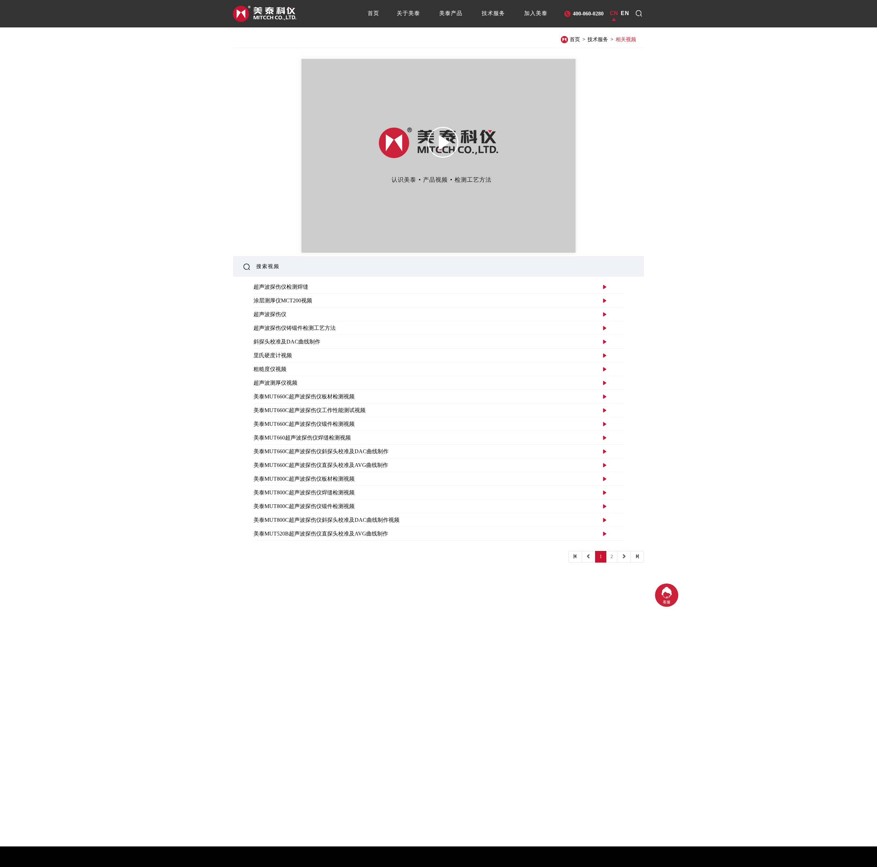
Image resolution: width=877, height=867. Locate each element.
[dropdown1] (639, 13)
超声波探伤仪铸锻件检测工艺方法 (295, 328)
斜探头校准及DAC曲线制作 (287, 342)
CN (614, 13)
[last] (637, 557)
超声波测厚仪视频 (275, 383)
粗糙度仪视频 (270, 369)
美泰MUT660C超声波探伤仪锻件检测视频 (304, 424)
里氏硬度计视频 (273, 355)
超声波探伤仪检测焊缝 (281, 287)
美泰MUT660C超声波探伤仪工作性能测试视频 (310, 410)
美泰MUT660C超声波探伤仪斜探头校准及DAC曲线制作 (321, 451)
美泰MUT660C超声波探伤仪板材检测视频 (304, 396)
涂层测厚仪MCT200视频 (283, 300)
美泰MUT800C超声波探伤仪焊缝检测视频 (304, 492)
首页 (575, 39)
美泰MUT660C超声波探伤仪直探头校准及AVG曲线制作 (321, 465)
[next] (624, 557)
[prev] (588, 557)
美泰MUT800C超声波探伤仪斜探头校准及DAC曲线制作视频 (326, 520)
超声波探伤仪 (270, 314)
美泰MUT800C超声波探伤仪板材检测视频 (304, 479)
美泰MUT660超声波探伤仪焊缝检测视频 (302, 438)
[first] (575, 557)
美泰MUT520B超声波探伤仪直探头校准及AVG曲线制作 (321, 534)
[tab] (373, 13)
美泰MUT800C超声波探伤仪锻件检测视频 (304, 506)
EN (625, 13)
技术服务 (598, 39)
